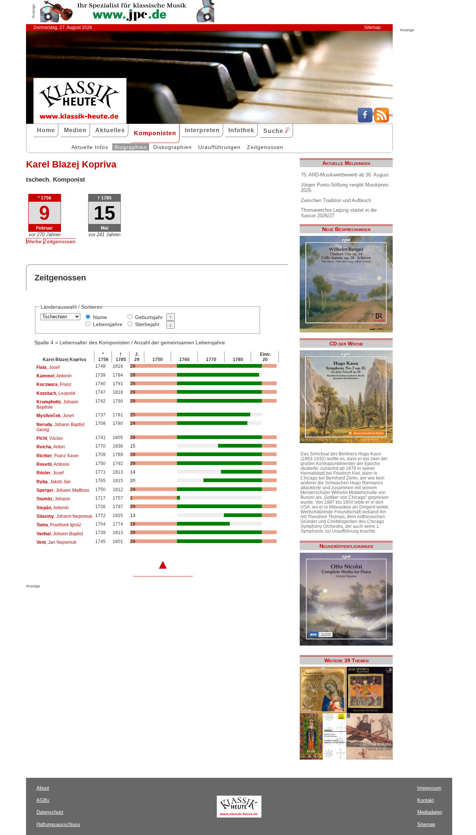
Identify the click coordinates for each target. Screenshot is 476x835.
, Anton (50, 446)
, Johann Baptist (59, 533)
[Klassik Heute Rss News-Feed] (381, 121)
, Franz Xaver (57, 455)
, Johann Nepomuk (64, 516)
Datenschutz (50, 812)
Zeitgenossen (265, 147)
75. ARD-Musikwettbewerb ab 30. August (345, 175)
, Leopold (55, 393)
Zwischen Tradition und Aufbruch (336, 200)
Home (46, 130)
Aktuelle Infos (89, 147)
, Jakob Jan (53, 481)
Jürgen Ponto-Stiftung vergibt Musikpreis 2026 (345, 187)
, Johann (53, 498)
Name (100, 317)
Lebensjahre (107, 324)
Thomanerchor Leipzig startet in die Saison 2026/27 (339, 212)
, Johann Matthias (62, 490)
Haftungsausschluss (58, 824)
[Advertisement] (113, 603)
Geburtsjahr (149, 317)
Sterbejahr (147, 324)
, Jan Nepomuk (56, 542)
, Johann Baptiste (57, 404)
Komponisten (155, 133)
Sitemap (372, 27)
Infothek (241, 130)
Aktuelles (110, 130)
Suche (274, 131)
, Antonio (52, 464)
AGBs (42, 800)
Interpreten (202, 130)
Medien (75, 130)
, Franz (53, 384)
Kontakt (425, 800)
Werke (34, 241)
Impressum (429, 788)
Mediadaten (429, 812)
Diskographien (172, 147)
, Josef (48, 367)
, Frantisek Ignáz (58, 524)
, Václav (49, 438)
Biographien (131, 147)
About (42, 788)
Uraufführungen (219, 147)
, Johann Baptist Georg (60, 427)
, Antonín (54, 375)
